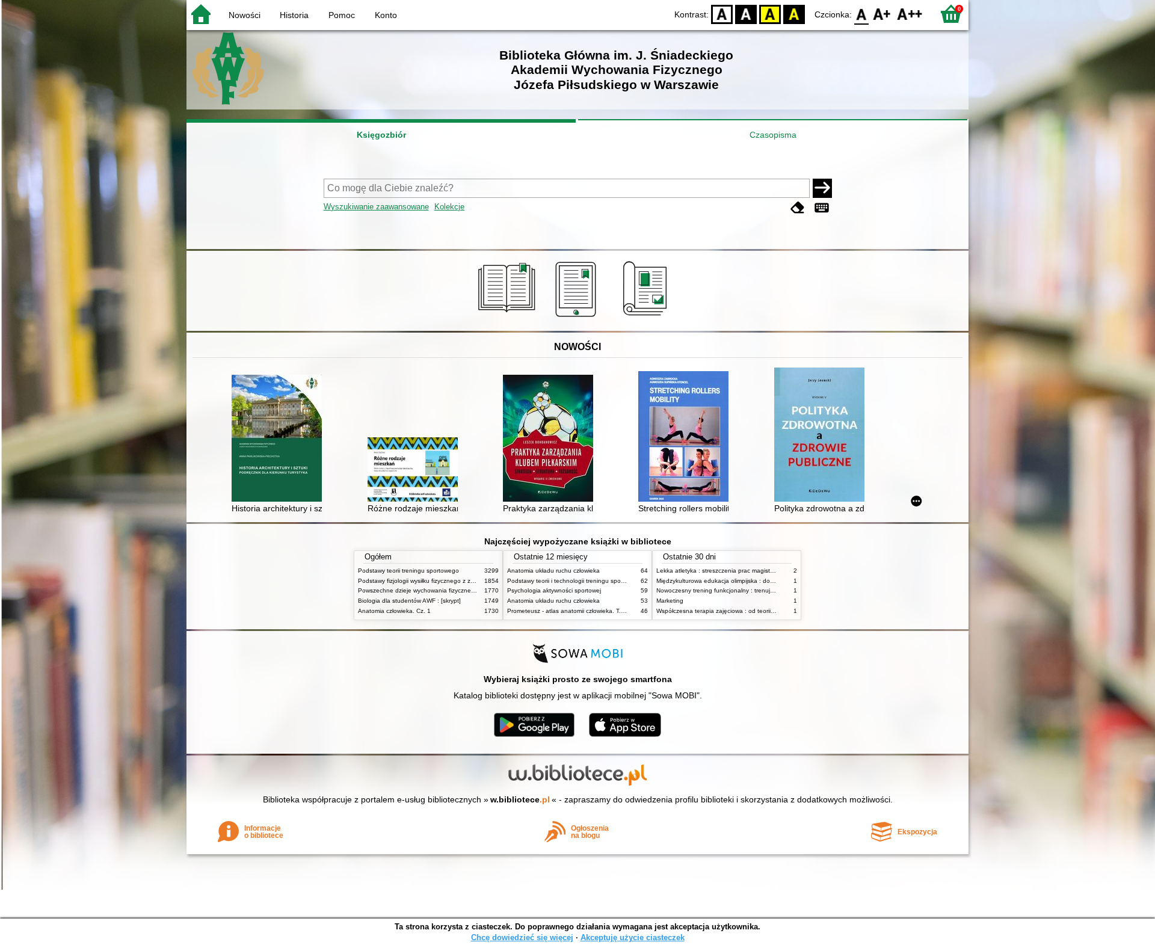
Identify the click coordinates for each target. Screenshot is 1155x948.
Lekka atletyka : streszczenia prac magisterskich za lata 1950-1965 (749, 570)
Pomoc (341, 15)
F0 (861, 13)
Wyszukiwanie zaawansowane (376, 206)
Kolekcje (449, 206)
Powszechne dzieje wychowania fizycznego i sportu (429, 590)
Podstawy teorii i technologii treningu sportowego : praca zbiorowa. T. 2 (605, 580)
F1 (882, 13)
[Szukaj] (822, 188)
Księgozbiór (381, 135)
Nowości (244, 15)
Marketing (669, 600)
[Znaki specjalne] (821, 207)
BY (794, 13)
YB (770, 13)
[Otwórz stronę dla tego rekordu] (280, 439)
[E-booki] (578, 317)
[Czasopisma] (647, 317)
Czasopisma (773, 135)
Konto (386, 15)
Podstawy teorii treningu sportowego (408, 570)
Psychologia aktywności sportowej (554, 590)
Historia (294, 15)
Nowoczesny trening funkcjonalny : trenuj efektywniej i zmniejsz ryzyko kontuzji (764, 590)
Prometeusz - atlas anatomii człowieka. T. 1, (567, 611)
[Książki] (508, 317)
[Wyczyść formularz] (797, 207)
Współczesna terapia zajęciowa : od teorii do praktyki (729, 611)
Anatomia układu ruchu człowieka (553, 570)
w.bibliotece (520, 799)
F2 (910, 13)
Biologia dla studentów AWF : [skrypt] (409, 600)
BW (746, 13)
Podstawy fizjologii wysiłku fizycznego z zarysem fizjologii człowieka (450, 580)
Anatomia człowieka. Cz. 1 (394, 611)
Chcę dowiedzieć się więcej (522, 937)
